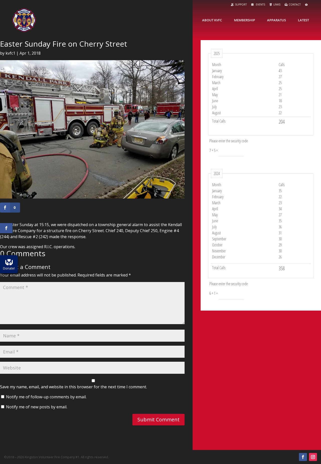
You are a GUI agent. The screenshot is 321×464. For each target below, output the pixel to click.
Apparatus (276, 20)
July (214, 107)
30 (280, 239)
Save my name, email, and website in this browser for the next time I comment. (73, 387)
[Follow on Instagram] (313, 457)
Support (241, 4)
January (217, 70)
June (215, 101)
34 (280, 209)
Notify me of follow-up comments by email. (46, 397)
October (217, 245)
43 (280, 70)
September (219, 239)
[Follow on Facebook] (303, 457)
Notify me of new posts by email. (36, 407)
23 (280, 107)
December (218, 257)
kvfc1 (10, 53)
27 (280, 76)
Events (260, 4)
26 (280, 257)
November (219, 251)
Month (216, 64)
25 (280, 82)
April (215, 88)
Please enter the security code (228, 141)
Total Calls (218, 121)
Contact (295, 4)
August (216, 113)
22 (280, 113)
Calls (282, 64)
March (216, 82)
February (217, 76)
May (215, 95)
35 (280, 191)
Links (276, 4)
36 (280, 227)
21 (280, 95)
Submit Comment (158, 419)
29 (280, 245)
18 (280, 101)
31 (280, 233)
